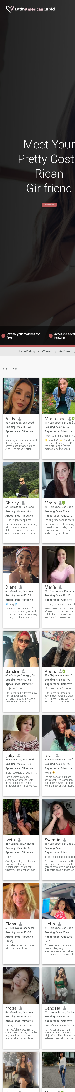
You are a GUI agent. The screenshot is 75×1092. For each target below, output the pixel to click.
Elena (10, 924)
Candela (52, 1008)
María (50, 587)
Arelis (50, 671)
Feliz (8, 856)
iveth (10, 839)
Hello (50, 924)
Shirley (12, 502)
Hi (6, 435)
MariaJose (55, 418)
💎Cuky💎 (11, 604)
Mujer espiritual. (14, 688)
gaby (9, 755)
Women (47, 351)
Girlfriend (65, 351)
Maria (50, 502)
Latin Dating (27, 351)
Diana (10, 587)
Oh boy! (9, 941)
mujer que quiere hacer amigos (21, 772)
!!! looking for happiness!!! (19, 520)
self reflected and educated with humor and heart (20, 947)
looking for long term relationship (21, 1025)
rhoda (10, 1008)
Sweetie (52, 839)
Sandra (12, 671)
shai (49, 755)
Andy (10, 418)
